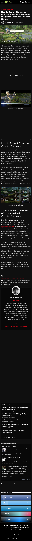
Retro (9, 458)
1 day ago (10, 476)
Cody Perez (10, 22)
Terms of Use (24, 528)
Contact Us (15, 528)
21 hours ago (10, 463)
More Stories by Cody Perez (16, 326)
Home (6, 525)
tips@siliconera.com (19, 539)
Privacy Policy (16, 530)
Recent (8, 443)
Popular (13, 443)
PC (12, 7)
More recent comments (8, 484)
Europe (4, 282)
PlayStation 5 (25, 7)
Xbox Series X (10, 9)
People (3, 443)
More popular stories (8, 437)
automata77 (11, 449)
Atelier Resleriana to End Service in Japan (15, 420)
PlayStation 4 (17, 7)
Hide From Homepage (18, 282)
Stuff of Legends (13, 466)
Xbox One (3, 9)
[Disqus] (16, 352)
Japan (26, 282)
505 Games (7, 280)
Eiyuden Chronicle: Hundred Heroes (21, 280)
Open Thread (13, 525)
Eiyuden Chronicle (7, 227)
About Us (6, 528)
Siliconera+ (24, 525)
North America (6, 284)
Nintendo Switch (5, 7)
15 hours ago (8, 454)
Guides (9, 282)
